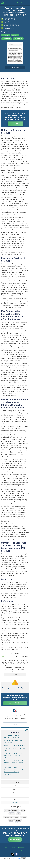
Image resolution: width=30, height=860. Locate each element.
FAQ (15, 850)
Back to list (15, 67)
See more (15, 802)
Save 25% (15, 124)
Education (12, 814)
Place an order (15, 839)
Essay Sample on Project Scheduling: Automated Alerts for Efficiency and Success (14, 763)
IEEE (26, 657)
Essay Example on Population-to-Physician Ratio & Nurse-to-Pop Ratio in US (14, 755)
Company (5, 35)
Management (15, 810)
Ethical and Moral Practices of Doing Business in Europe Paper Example (14, 736)
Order (6, 847)
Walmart (15, 792)
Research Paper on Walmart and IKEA (14, 745)
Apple (15, 789)
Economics (18, 820)
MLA (7, 657)
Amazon (15, 785)
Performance (18, 38)
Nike (15, 799)
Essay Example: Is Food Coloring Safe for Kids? (14, 749)
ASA (22, 657)
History (23, 810)
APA (3, 657)
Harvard (12, 657)
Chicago (18, 657)
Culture (19, 814)
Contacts (8, 850)
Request (15, 724)
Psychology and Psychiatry (11, 817)
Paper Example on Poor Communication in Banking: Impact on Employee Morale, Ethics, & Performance (14, 771)
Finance (11, 820)
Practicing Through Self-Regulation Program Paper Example (13, 741)
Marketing (23, 817)
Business (14, 35)
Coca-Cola (15, 796)
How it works (21, 847)
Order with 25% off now (15, 703)
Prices (13, 847)
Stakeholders (6, 38)
